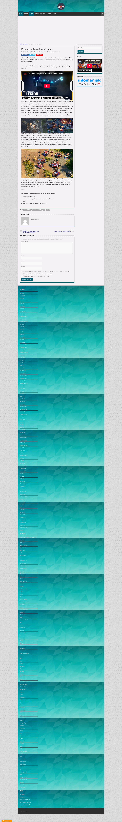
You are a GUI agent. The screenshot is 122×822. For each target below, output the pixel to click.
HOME (21, 13)
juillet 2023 (22, 388)
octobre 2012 (23, 494)
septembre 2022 (23, 414)
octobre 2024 (23, 350)
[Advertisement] (61, 29)
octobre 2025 (23, 319)
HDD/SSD (22, 630)
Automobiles (23, 555)
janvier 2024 (22, 373)
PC (40, 51)
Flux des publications (25, 799)
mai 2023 (22, 393)
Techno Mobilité (23, 751)
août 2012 (22, 499)
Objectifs (22, 692)
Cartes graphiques (24, 565)
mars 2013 (22, 481)
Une (21, 774)
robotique (22, 725)
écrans (21, 594)
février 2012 (22, 514)
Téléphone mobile (24, 754)
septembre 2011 (23, 527)
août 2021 (22, 447)
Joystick (21, 640)
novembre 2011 (23, 522)
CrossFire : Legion (36, 209)
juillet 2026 (22, 295)
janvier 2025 (22, 342)
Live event (22, 650)
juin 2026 (22, 298)
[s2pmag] (61, 5)
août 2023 (22, 386)
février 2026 (22, 308)
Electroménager (23, 599)
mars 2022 (22, 429)
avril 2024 (22, 365)
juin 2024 (22, 360)
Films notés (22, 612)
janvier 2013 (22, 486)
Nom (22, 256)
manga (21, 663)
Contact (26, 13)
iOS (20, 635)
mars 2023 (22, 398)
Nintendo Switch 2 (24, 687)
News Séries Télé (24, 681)
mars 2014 (22, 463)
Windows (22, 782)
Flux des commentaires (25, 802)
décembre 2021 (23, 437)
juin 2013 (22, 476)
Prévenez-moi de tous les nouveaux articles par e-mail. (36, 276)
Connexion (22, 797)
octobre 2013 (23, 471)
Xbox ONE (22, 784)
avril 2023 (22, 396)
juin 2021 (22, 453)
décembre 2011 (23, 520)
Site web (23, 266)
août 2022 (22, 417)
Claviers (21, 578)
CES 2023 (22, 573)
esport (21, 607)
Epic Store (22, 604)
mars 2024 (22, 368)
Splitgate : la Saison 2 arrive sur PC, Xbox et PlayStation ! (31, 231)
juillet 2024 (22, 357)
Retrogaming (23, 723)
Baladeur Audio (23, 560)
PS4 (20, 712)
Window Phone (23, 779)
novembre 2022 (23, 409)
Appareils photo (23, 545)
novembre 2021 (23, 440)
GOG (21, 622)
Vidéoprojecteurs (24, 777)
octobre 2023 (23, 380)
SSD (21, 733)
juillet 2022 (22, 419)
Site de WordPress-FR (25, 804)
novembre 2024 (23, 347)
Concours (22, 583)
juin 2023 (22, 391)
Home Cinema (23, 632)
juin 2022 (22, 422)
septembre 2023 (23, 383)
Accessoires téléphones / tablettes (28, 537)
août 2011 (22, 530)
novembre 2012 (23, 491)
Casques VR (22, 571)
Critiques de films (24, 589)
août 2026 (22, 293)
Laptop (21, 643)
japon (21, 638)
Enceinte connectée (24, 601)
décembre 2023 (23, 375)
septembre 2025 (23, 321)
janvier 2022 (22, 435)
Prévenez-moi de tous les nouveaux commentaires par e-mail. (37, 273)
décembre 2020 (23, 455)
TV (20, 769)
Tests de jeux (23, 761)
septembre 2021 (23, 445)
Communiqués (23, 581)
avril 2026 (22, 303)
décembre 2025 (23, 313)
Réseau (21, 720)
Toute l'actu (43, 51)
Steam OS (22, 741)
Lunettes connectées (24, 653)
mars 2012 (22, 512)
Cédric (24, 51)
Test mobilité (23, 759)
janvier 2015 (22, 458)
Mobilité (54, 13)
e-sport (21, 591)
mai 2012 (22, 507)
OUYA (21, 699)
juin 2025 (22, 329)
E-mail (23, 261)
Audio (21, 553)
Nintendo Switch (23, 684)
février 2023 (22, 401)
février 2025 (22, 339)
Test (21, 756)
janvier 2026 (22, 311)
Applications (23, 547)
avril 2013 (22, 478)
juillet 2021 (22, 450)
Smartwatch (22, 728)
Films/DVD (22, 614)
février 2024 (22, 370)
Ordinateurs (22, 697)
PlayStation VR (23, 710)
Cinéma (49, 13)
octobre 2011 (23, 525)
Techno (37, 13)
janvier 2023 (22, 404)
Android (22, 540)
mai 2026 (22, 301)
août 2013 (22, 473)
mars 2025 (22, 337)
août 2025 (22, 324)
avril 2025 (22, 334)
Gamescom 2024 (24, 620)
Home (22, 44)
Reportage (22, 717)
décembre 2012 (23, 489)
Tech (21, 746)
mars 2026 (22, 306)
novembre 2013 (23, 468)
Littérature (42, 13)
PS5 (20, 715)
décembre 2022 (23, 406)
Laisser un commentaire (54, 51)
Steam (48, 209)
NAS (21, 676)
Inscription (22, 794)
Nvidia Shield (23, 689)
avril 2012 (22, 509)
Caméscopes (23, 563)
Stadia (21, 735)
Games (31, 13)
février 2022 (22, 432)
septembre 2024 (23, 352)
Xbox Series (22, 787)
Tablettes (22, 743)
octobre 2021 (23, 442)
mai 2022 (22, 424)
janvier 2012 (22, 517)
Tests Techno (23, 764)
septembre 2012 (23, 496)
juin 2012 (22, 504)
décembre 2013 (23, 465)
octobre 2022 (23, 411)
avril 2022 (22, 427)
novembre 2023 (23, 378)
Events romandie (24, 609)
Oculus (21, 694)
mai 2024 (22, 362)
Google (21, 625)
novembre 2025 (23, 316)
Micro (21, 668)
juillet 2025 (22, 326)
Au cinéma (22, 550)
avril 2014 (22, 460)
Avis (21, 558)
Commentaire (25, 241)
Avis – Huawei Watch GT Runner (63, 230)
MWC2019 (22, 674)
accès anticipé (26, 209)
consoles (22, 586)
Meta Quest (22, 666)
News (21, 679)
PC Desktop (22, 707)
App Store (22, 542)
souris (21, 730)
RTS (44, 209)
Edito (21, 596)
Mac (21, 656)
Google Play (22, 627)
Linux (21, 645)
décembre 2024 (23, 344)
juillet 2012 (22, 502)
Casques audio (23, 568)
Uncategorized (23, 772)
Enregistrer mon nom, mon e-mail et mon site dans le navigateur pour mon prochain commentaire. (46, 271)
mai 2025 (22, 331)
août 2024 (22, 355)
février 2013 (22, 484)
